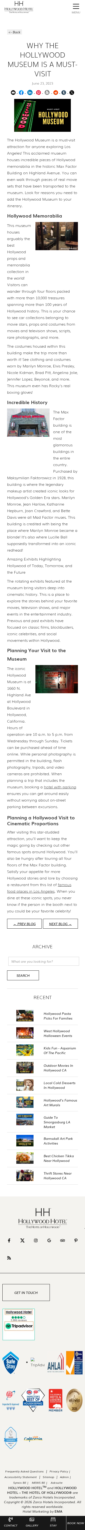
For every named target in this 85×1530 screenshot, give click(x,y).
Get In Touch (26, 1292)
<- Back (14, 32)
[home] (17, 7)
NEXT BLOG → (60, 923)
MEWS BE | (40, 1482)
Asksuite (57, 1482)
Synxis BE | (21, 1482)
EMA (58, 1511)
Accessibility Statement (20, 1477)
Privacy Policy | (60, 1471)
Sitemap (48, 1477)
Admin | (65, 1477)
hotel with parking (60, 787)
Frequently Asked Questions (24, 1471)
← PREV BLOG (24, 923)
